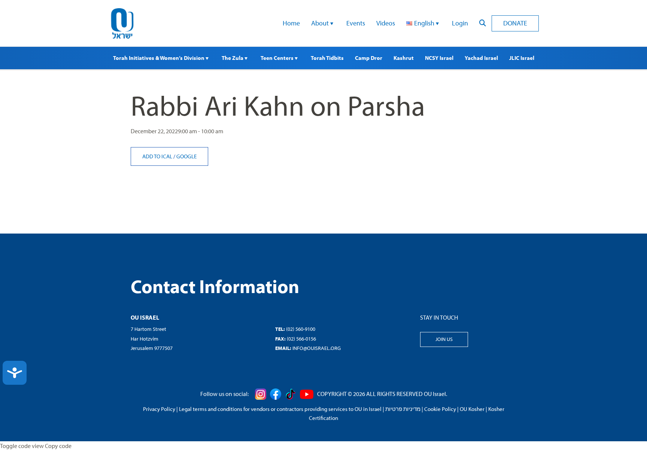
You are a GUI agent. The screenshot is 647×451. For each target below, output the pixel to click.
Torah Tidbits (327, 57)
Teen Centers (278, 57)
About (320, 23)
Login (460, 23)
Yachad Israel (481, 57)
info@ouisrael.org (316, 348)
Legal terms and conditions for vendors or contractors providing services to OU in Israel (280, 408)
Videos (385, 23)
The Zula (233, 57)
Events (355, 23)
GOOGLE (186, 156)
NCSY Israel (439, 57)
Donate (515, 23)
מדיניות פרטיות (402, 408)
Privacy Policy (159, 408)
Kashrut (404, 57)
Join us (444, 339)
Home (291, 23)
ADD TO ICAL (157, 156)
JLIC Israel (521, 57)
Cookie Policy (440, 408)
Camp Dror (368, 57)
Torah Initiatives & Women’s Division (159, 57)
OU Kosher (472, 408)
